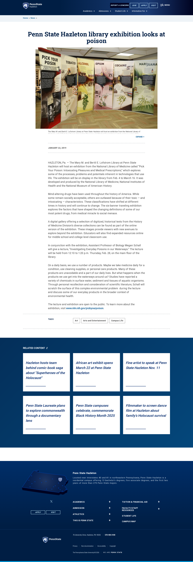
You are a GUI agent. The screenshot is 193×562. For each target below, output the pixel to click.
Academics (87, 11)
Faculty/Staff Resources (130, 509)
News (33, 18)
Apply (144, 5)
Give (134, 5)
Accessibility (102, 546)
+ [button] (109, 502)
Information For (138, 11)
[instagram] (40, 501)
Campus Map (129, 521)
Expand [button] (139, 137)
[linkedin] (46, 501)
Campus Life (117, 320)
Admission (78, 508)
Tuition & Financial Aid (135, 502)
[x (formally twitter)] (51, 501)
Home (25, 18)
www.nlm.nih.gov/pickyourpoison (84, 308)
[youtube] (56, 501)
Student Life (120, 11)
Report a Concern (119, 5)
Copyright (113, 546)
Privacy (75, 546)
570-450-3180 (110, 535)
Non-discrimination (87, 546)
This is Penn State (83, 520)
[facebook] (34, 501)
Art (76, 320)
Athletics (78, 514)
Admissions (104, 11)
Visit (153, 5)
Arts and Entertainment (94, 320)
